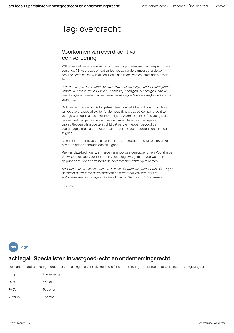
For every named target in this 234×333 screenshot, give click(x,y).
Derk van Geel (71, 168)
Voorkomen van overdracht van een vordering (100, 54)
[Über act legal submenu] (210, 6)
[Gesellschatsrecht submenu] (168, 6)
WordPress (219, 322)
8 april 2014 (68, 186)
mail (159, 177)
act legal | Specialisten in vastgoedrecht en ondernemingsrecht (64, 6)
